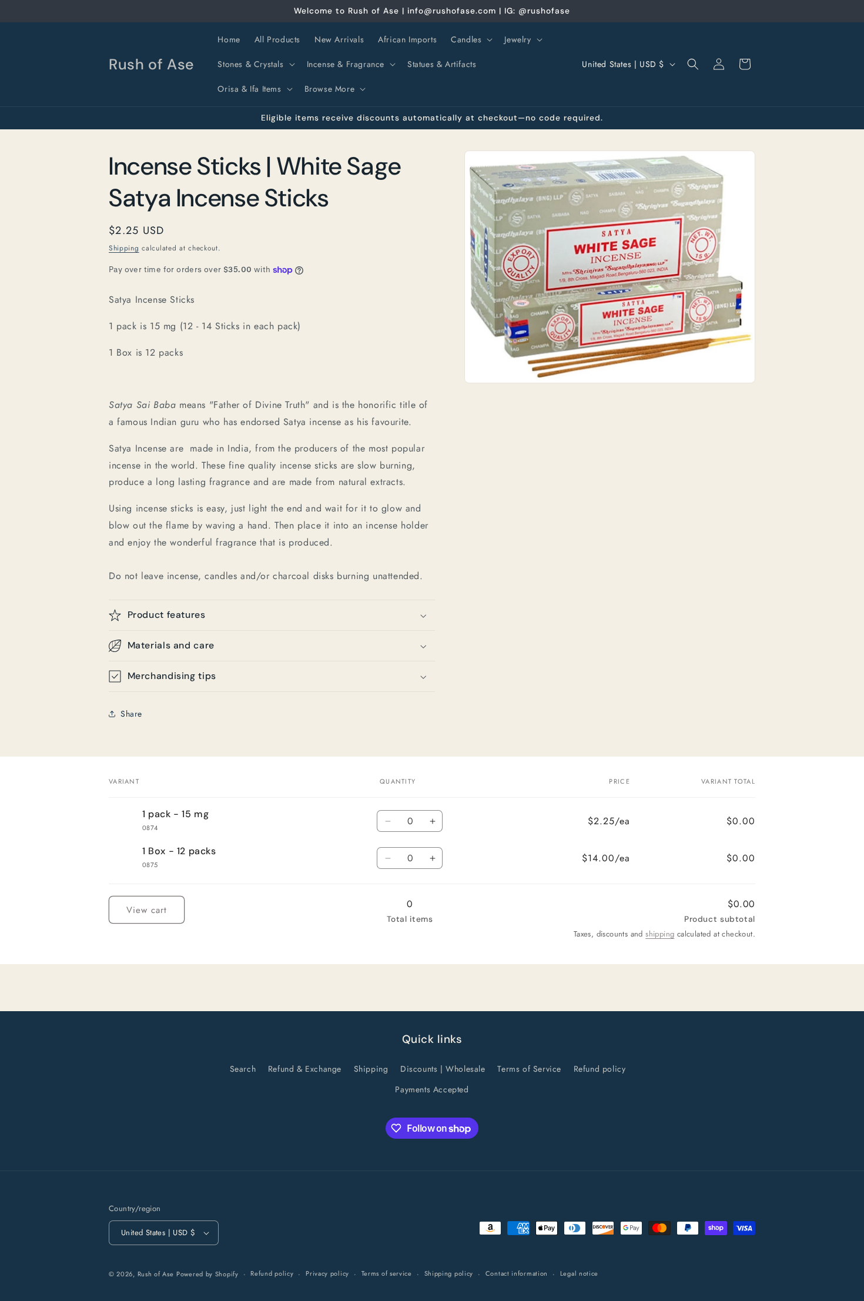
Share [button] (131, 714)
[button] (470, 39)
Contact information (516, 1273)
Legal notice (579, 1273)
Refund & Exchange (304, 1069)
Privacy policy (327, 1273)
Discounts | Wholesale (442, 1069)
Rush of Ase (156, 1274)
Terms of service (386, 1273)
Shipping (124, 248)
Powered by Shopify (207, 1274)
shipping (659, 933)
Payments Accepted (431, 1089)
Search (243, 1069)
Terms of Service (529, 1069)
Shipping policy (449, 1273)
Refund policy (600, 1069)
